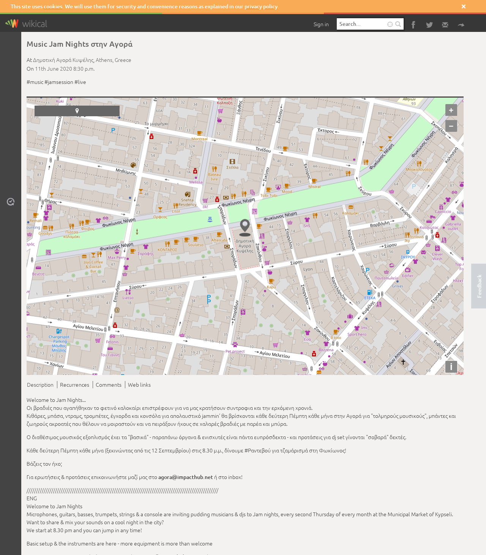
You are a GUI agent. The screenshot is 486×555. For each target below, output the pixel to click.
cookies (53, 6)
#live (80, 81)
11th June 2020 (53, 68)
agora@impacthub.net (185, 475)
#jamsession (58, 81)
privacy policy (261, 6)
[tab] (42, 383)
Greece (123, 59)
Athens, (105, 59)
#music (35, 81)
